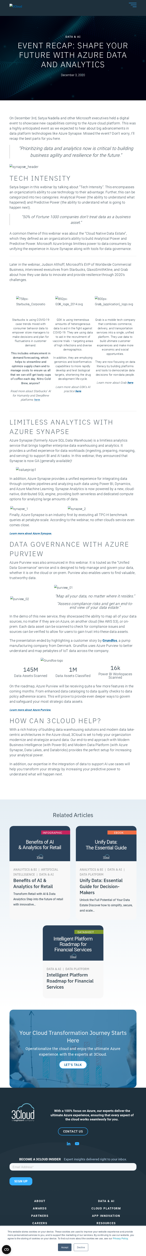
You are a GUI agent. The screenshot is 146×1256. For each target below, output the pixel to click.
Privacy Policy (120, 1238)
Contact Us (73, 1131)
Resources (106, 1223)
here (37, 399)
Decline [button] (81, 1247)
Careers (39, 1223)
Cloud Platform (106, 1208)
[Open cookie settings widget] (6, 1249)
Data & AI (106, 1201)
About (39, 1201)
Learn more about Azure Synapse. (31, 533)
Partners (39, 1216)
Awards (40, 1208)
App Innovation (106, 1216)
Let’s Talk (73, 1064)
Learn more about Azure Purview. (30, 710)
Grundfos (109, 640)
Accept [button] (64, 1247)
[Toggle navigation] (132, 5)
